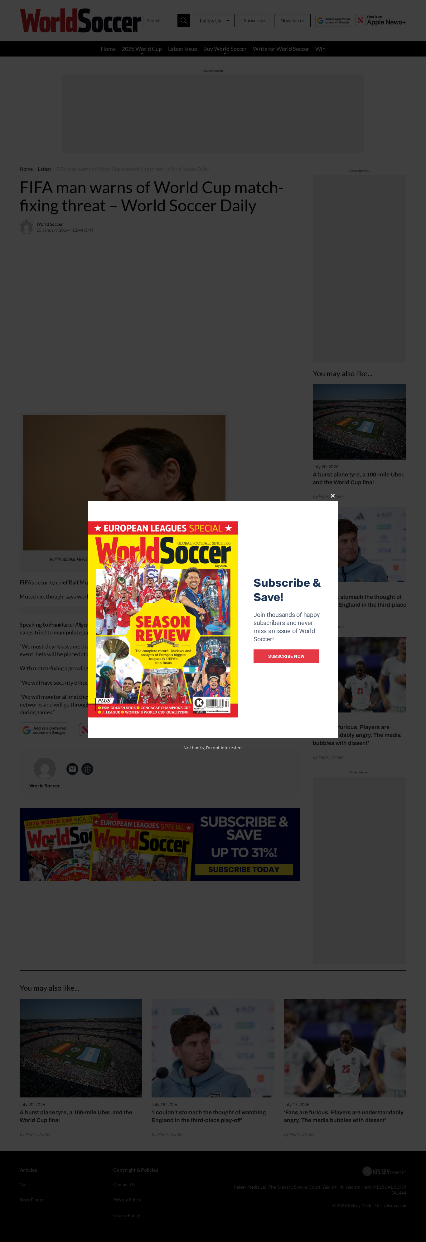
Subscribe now (286, 656)
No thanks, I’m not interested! (213, 748)
